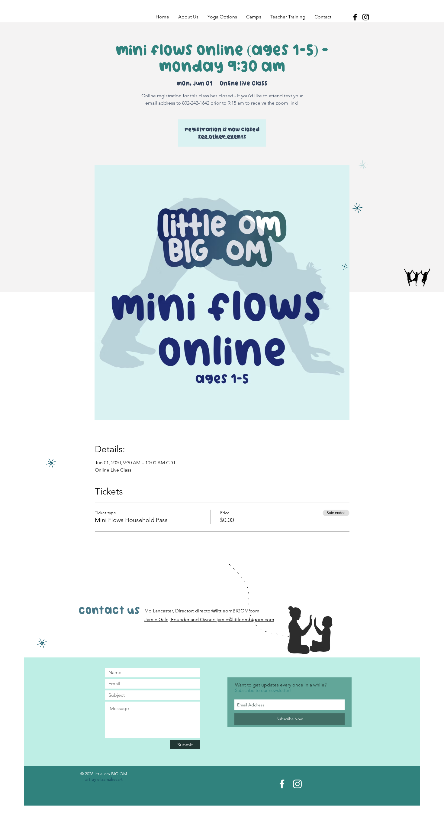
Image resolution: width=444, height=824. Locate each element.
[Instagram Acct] (297, 784)
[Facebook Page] (282, 784)
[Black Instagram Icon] (365, 17)
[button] (188, 17)
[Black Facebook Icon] (355, 17)
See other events (222, 136)
